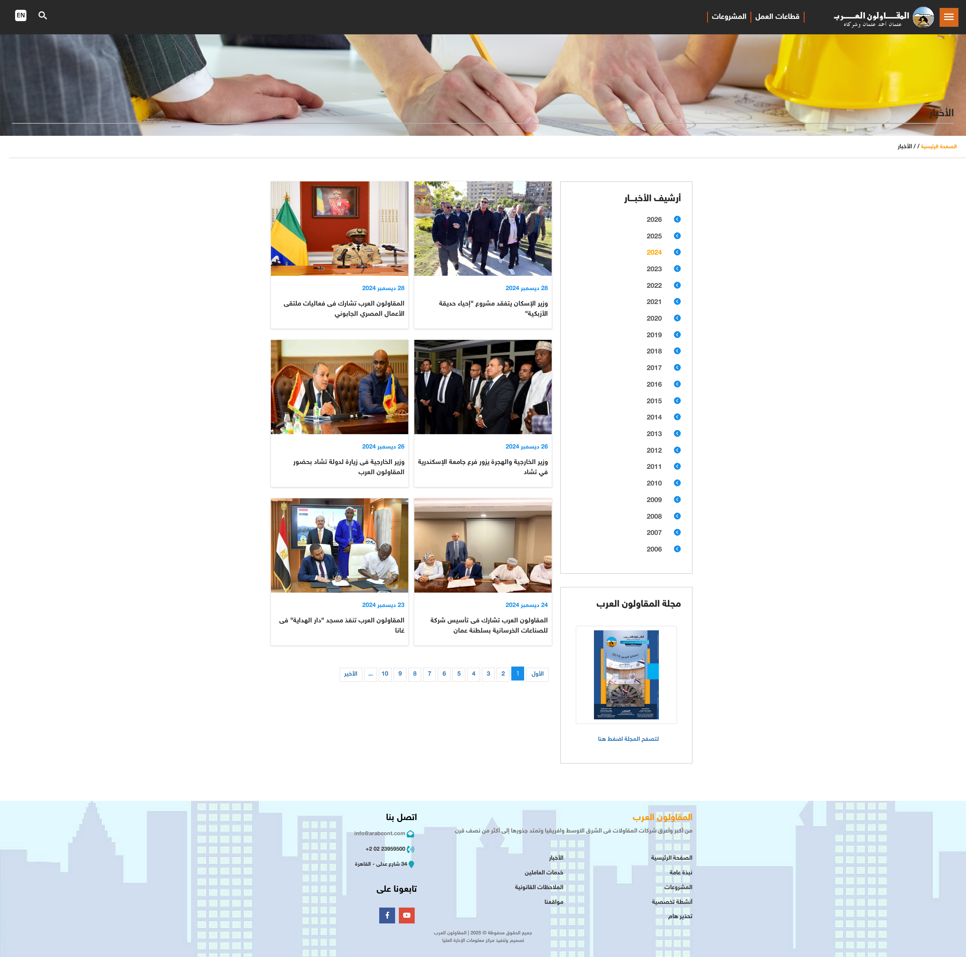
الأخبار (556, 858)
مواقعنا (554, 902)
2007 (654, 533)
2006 (654, 550)
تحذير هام (680, 916)
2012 (654, 451)
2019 (654, 336)
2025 (654, 237)
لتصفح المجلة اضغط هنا (628, 739)
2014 (654, 418)
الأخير (350, 674)
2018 (654, 352)
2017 (654, 368)
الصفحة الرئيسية (939, 147)
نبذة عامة (681, 873)
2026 (654, 220)
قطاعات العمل (777, 17)
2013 (654, 434)
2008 (654, 517)
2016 (654, 385)
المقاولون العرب (662, 818)
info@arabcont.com (379, 834)
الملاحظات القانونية (539, 887)
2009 (654, 500)
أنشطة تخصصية (672, 902)
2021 (654, 302)
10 (384, 674)
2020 (654, 319)
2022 (654, 286)
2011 (654, 467)
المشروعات (729, 17)
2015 (654, 402)
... (370, 674)
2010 (654, 484)
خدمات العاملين (544, 873)
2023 (654, 270)
